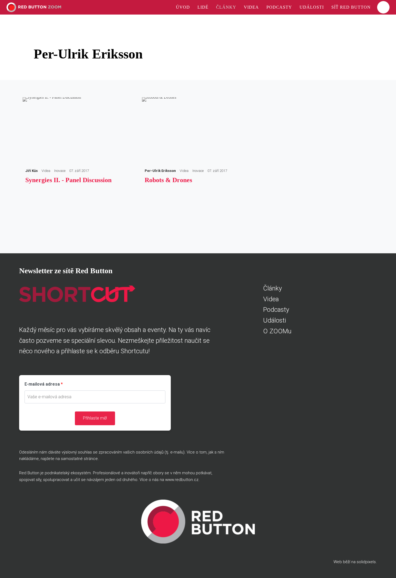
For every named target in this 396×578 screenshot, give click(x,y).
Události (274, 320)
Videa (271, 299)
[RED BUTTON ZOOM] (33, 7)
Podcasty (276, 309)
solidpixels (366, 561)
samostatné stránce (79, 458)
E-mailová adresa (42, 384)
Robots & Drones (168, 180)
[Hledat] (383, 7)
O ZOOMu (277, 331)
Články (272, 288)
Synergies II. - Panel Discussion (68, 180)
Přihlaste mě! (95, 418)
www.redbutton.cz (182, 479)
